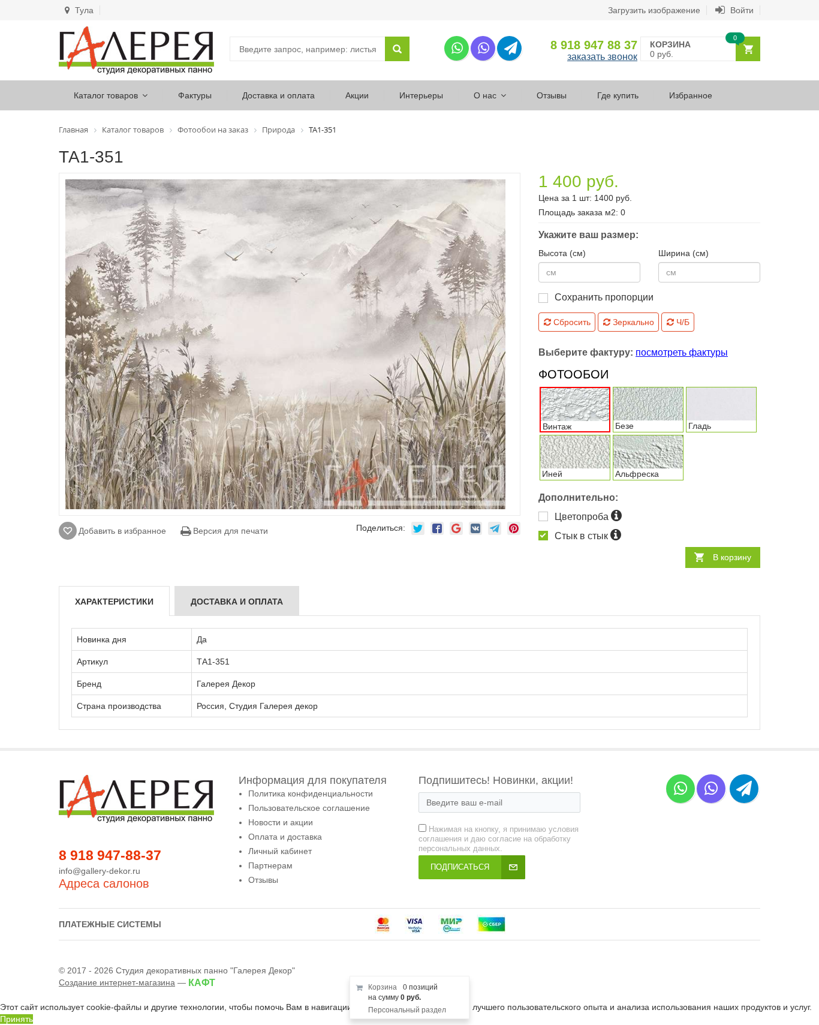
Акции (357, 95)
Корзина (382, 987)
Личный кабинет (280, 851)
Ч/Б (681, 322)
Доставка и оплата (278, 95)
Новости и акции (280, 822)
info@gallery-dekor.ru (99, 871)
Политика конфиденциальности (310, 793)
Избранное (690, 95)
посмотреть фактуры (682, 352)
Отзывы (552, 95)
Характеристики (114, 601)
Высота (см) (562, 253)
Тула (83, 10)
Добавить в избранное (122, 531)
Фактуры (195, 95)
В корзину (732, 557)
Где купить (618, 95)
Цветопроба (583, 517)
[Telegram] (509, 48)
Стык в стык (582, 536)
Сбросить (571, 322)
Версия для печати (229, 531)
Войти (741, 10)
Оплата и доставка (285, 836)
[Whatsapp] (456, 48)
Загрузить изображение (654, 10)
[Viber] (483, 48)
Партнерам (270, 865)
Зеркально (632, 322)
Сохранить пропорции (604, 297)
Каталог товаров (106, 95)
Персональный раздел (407, 1010)
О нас (485, 95)
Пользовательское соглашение (309, 808)
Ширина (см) (683, 253)
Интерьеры (421, 95)
